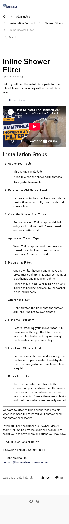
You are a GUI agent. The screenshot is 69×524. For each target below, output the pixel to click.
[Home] (5, 17)
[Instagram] (38, 501)
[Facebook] (31, 501)
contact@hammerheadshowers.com (25, 462)
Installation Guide (14, 100)
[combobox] (34, 37)
